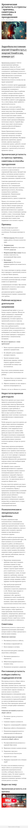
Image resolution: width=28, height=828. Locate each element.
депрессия (13, 249)
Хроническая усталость (8, 63)
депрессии (22, 100)
